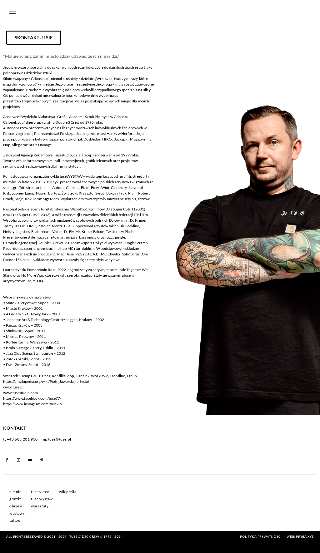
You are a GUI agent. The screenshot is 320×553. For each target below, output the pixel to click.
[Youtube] (30, 460)
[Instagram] (18, 460)
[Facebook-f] (7, 460)
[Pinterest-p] (41, 460)
